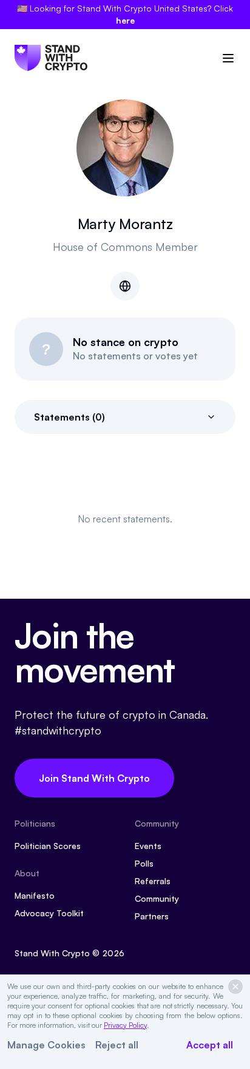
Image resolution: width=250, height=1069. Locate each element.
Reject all (116, 1045)
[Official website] (125, 286)
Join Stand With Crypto (94, 778)
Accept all (209, 1045)
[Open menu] (228, 58)
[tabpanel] (125, 519)
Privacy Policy (125, 1025)
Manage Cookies (46, 1045)
